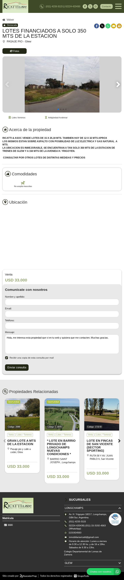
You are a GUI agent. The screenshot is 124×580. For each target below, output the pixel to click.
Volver (10, 20)
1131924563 (75, 532)
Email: (8, 308)
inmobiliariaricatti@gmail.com (84, 537)
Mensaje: (10, 332)
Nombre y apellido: (15, 296)
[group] (62, 84)
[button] (117, 84)
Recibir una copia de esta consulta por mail (32, 357)
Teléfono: (9, 320)
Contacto (106, 6)
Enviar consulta (16, 367)
